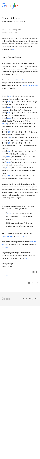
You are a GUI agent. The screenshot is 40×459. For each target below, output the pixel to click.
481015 (4, 124)
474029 (10, 96)
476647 (8, 162)
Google (25, 299)
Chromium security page (29, 85)
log (13, 49)
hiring (26, 258)
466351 (8, 157)
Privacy (31, 299)
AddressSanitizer (7, 236)
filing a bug (5, 247)
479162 (8, 168)
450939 (9, 137)
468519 (9, 132)
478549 (9, 118)
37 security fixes (21, 80)
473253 (9, 113)
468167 (9, 143)
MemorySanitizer (21, 236)
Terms (36, 299)
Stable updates (10, 276)
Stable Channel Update (11, 29)
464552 (9, 102)
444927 (9, 107)
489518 (9, 213)
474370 (9, 151)
